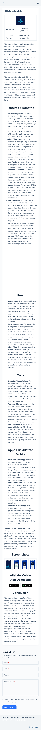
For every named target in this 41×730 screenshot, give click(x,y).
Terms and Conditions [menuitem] (28, 717)
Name (6, 662)
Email (6, 669)
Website (6, 675)
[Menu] (38, 3)
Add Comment (9, 682)
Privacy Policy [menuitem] (7, 720)
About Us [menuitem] (5, 717)
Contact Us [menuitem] (14, 717)
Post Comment (9, 707)
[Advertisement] (20, 268)
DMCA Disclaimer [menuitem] (20, 720)
